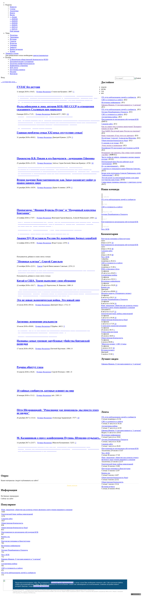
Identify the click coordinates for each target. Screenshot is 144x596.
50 (114, 348)
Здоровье (13, 45)
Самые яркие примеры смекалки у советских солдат (121, 182)
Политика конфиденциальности (22, 63)
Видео (12, 15)
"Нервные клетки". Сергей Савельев (40, 261)
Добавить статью (11, 53)
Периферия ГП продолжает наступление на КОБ (120, 148)
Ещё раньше (14, 31)
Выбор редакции (16, 49)
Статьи (12, 9)
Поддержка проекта (17, 70)
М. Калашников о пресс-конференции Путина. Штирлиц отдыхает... (59, 437)
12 (96, 218)
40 (112, 249)
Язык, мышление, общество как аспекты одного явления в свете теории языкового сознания (119, 306)
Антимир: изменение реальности (37, 321)
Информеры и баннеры (19, 66)
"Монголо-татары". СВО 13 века (113, 344)
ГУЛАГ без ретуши (28, 86)
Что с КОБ (105, 229)
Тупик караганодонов (109, 332)
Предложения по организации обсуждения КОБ (119, 119)
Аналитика (14, 11)
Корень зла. (105, 287)
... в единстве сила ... (9, 82)
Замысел (13, 47)
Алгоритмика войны (109, 117)
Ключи (12, 51)
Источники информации (110, 102)
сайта (67, 590)
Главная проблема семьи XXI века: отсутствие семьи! (50, 132)
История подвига (107, 350)
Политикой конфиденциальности (62, 582)
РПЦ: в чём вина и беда (110, 269)
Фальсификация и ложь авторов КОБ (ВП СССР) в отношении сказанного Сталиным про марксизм (55, 108)
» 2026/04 (14, 19)
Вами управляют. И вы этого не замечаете (117, 136)
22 (115, 312)
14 (115, 297)
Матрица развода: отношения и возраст (116, 293)
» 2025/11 (13, 29)
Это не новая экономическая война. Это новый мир (48, 300)
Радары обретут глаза (30, 367)
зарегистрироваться (40, 55)
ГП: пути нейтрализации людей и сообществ (118, 97)
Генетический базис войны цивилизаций (117, 314)
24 (115, 303)
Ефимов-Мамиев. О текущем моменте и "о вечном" (121, 105)
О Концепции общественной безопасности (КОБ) (29, 59)
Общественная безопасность (112, 338)
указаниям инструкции (41, 586)
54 (112, 243)
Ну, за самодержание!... (110, 166)
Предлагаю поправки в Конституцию (115, 239)
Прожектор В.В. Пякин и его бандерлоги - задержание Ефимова (55, 158)
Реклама (13, 72)
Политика (14, 35)
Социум (13, 41)
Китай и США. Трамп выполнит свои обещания (46, 280)
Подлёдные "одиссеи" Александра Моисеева (118, 138)
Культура (13, 43)
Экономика (14, 37)
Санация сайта (107, 124)
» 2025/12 (14, 27)
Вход (3, 77)
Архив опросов (72, 485)
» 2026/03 (14, 21)
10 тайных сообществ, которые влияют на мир (45, 390)
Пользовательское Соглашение (22, 61)
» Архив (13, 17)
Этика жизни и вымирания (111, 145)
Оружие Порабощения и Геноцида (114, 112)
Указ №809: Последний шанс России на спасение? (120, 131)
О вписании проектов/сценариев (113, 326)
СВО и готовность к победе (112, 100)
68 (112, 255)
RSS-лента (14, 68)
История (13, 39)
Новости (13, 7)
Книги (12, 13)
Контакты (13, 74)
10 (78, 418)
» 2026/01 (14, 25)
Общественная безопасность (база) (114, 140)
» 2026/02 (14, 23)
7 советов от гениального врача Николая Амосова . (121, 169)
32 (68, 114)
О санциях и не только (110, 143)
